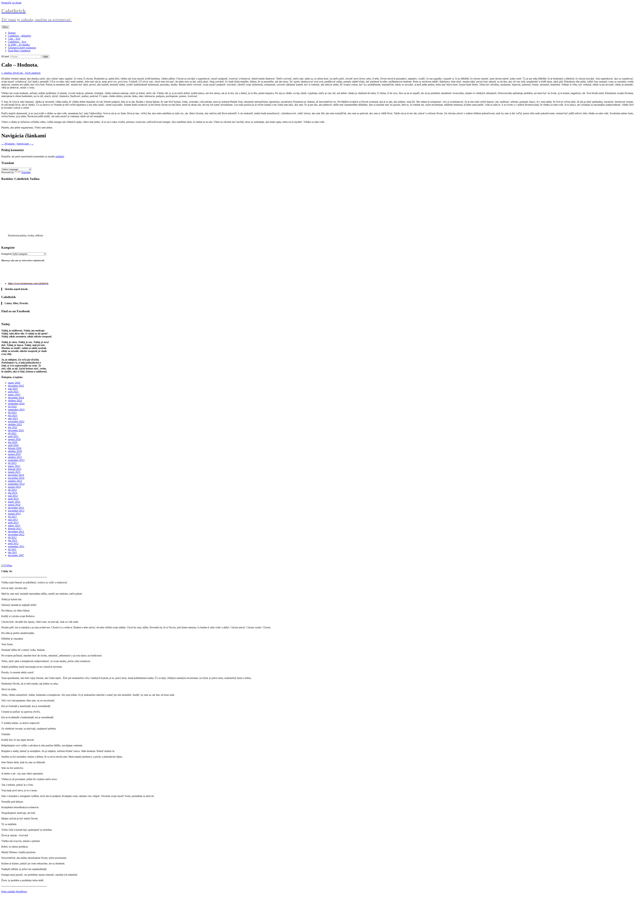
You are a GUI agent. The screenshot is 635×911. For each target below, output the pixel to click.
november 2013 (16, 510)
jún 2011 (12, 552)
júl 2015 (12, 463)
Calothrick (35, 73)
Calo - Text (24, 73)
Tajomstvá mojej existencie (22, 47)
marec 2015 (14, 466)
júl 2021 (12, 433)
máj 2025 (13, 388)
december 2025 (16, 385)
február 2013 (14, 528)
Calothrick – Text (17, 41)
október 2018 (15, 451)
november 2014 (16, 478)
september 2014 (16, 484)
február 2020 (14, 448)
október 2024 (15, 400)
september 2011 (16, 546)
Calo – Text (14, 38)
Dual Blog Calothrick (19, 50)
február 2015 (14, 469)
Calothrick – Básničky (19, 35)
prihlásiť (59, 156)
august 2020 (14, 439)
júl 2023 (12, 412)
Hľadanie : (8, 143)
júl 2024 (12, 406)
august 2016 (14, 454)
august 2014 (14, 487)
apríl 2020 (13, 445)
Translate (26, 172)
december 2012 (16, 531)
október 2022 (15, 424)
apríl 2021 (13, 436)
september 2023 (16, 409)
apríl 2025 (13, 391)
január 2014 (14, 504)
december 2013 (16, 507)
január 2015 (14, 472)
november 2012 (16, 534)
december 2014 (16, 475)
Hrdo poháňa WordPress (14, 891)
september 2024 (16, 403)
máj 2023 (13, 418)
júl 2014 (12, 489)
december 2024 (16, 397)
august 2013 (14, 513)
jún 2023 (12, 415)
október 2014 (15, 481)
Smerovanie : (25, 143)
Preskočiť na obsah (11, 2)
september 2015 (16, 460)
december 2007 (16, 555)
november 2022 (16, 421)
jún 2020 (12, 442)
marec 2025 (14, 394)
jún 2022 (12, 427)
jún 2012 (12, 540)
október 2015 (15, 457)
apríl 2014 (13, 498)
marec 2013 (14, 525)
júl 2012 (12, 537)
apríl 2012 (13, 543)
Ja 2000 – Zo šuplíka (19, 44)
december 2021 (16, 430)
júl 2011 (12, 549)
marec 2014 (14, 501)
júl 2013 (12, 516)
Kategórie (6, 253)
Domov (12, 32)
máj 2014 (13, 495)
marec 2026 (14, 382)
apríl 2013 (13, 522)
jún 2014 (12, 492)
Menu (5, 27)
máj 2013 (13, 519)
